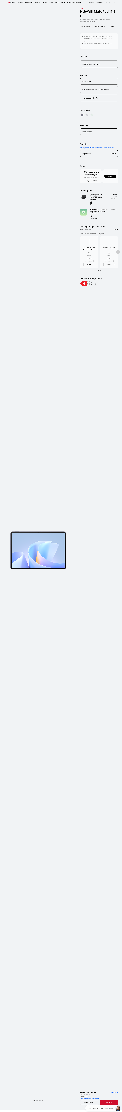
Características (85, 26)
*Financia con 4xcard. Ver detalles (90, 1098)
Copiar (110, 176)
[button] (106, 2)
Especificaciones (99, 26)
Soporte (111, 26)
